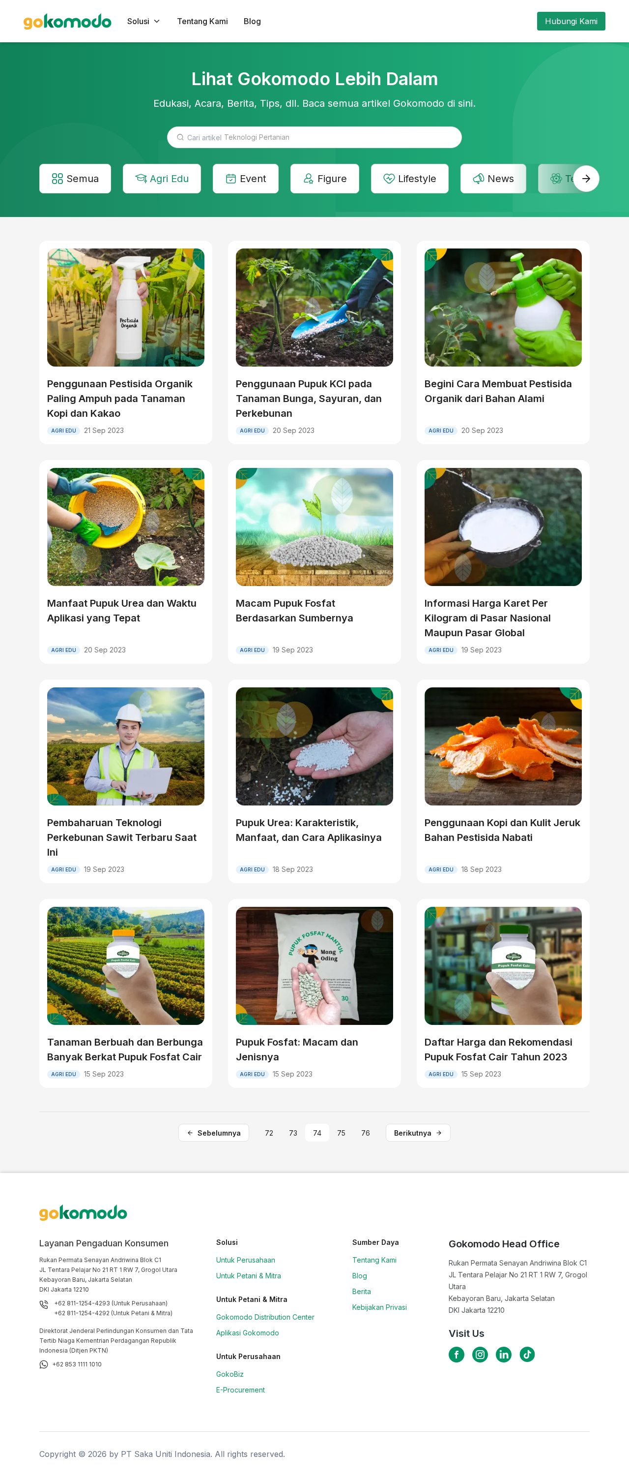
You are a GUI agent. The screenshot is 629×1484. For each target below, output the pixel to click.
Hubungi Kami (571, 21)
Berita (361, 1291)
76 (365, 1133)
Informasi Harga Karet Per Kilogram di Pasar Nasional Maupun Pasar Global (488, 618)
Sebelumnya (219, 1133)
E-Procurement (240, 1390)
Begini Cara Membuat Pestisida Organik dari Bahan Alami (498, 391)
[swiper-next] (586, 178)
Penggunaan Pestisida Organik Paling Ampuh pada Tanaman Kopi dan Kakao (120, 398)
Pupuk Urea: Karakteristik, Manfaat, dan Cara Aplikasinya (309, 830)
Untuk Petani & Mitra (248, 1275)
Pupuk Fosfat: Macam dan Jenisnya (297, 1049)
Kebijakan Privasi (379, 1307)
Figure (332, 179)
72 (269, 1133)
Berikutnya (412, 1133)
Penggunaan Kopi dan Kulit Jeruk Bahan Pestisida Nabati (502, 830)
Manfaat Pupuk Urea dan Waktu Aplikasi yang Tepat (122, 610)
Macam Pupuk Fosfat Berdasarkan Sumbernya (294, 610)
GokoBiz (230, 1374)
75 (341, 1133)
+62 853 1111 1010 (77, 1364)
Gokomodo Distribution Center (265, 1317)
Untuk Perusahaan (245, 1260)
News (500, 179)
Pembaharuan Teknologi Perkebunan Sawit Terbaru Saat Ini (122, 837)
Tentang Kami (202, 21)
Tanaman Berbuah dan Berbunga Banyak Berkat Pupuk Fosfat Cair (125, 1049)
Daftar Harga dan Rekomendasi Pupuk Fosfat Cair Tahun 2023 (498, 1049)
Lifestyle (417, 179)
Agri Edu (169, 179)
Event (253, 179)
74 (317, 1133)
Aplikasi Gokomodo (247, 1333)
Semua (82, 179)
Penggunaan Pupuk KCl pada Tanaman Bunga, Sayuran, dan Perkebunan (309, 398)
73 (293, 1133)
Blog (252, 21)
